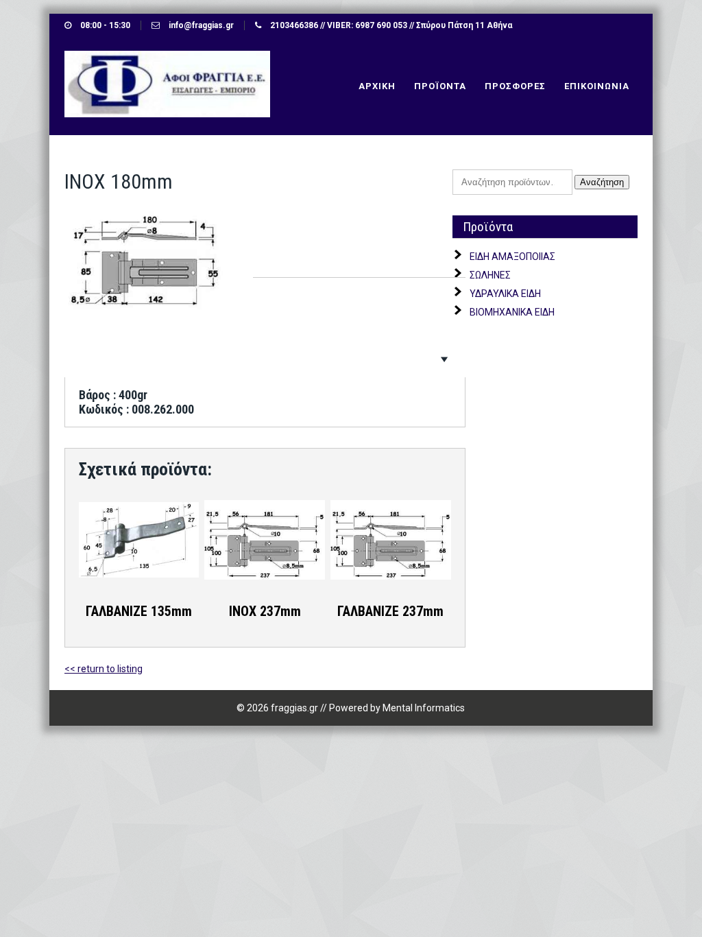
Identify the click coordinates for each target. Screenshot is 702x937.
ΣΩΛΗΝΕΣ (490, 275)
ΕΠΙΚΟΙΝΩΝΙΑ (596, 86)
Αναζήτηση (602, 182)
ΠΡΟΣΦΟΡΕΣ (515, 86)
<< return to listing (103, 668)
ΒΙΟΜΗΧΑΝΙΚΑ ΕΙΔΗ (512, 312)
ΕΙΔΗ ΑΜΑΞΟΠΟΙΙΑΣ (512, 256)
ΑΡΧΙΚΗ (377, 86)
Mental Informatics (424, 707)
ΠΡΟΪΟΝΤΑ (440, 86)
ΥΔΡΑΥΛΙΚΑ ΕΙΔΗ (505, 293)
